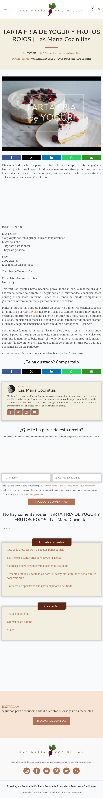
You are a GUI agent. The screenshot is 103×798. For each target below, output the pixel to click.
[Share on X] (31, 157)
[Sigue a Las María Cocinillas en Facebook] (10, 412)
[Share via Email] (91, 157)
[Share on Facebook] (11, 157)
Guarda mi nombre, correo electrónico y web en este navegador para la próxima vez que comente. (50, 490)
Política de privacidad (34, 494)
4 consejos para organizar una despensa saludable (37, 565)
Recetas (25, 59)
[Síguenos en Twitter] (67, 772)
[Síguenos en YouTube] (47, 772)
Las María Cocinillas (71, 53)
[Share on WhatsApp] (71, 157)
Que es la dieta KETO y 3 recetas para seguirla (35, 549)
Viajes (10, 629)
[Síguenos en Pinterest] (57, 772)
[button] (99, 9)
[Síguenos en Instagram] (27, 772)
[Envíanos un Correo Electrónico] (76, 772)
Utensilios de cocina (19, 621)
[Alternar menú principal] (5, 9)
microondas (30, 311)
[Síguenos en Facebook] (37, 772)
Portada (16, 59)
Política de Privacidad (57, 786)
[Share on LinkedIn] (51, 157)
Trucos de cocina (18, 613)
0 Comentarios (49, 53)
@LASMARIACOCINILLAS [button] (51, 720)
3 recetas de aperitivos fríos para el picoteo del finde (39, 586)
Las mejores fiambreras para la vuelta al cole (34, 557)
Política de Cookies (32, 786)
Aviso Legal (13, 786)
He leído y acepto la (25, 494)
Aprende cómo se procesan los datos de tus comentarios (69, 485)
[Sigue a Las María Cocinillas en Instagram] (26, 412)
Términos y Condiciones (83, 786)
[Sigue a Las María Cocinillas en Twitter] (18, 412)
